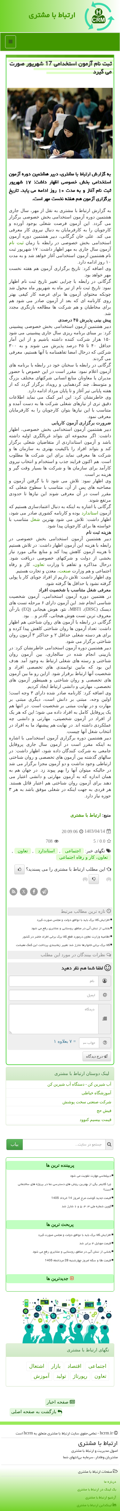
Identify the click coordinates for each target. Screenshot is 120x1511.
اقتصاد (74, 1366)
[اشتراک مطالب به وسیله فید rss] (13, 891)
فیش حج (104, 1110)
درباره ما (110, 1481)
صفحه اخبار (58, 1402)
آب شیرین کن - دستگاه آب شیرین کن (79, 1084)
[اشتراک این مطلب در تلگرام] (44, 891)
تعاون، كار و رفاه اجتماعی (83, 857)
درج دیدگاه (95, 1056)
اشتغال (36, 1366)
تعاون (39, 564)
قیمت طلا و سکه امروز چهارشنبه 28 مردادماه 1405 (78, 1260)
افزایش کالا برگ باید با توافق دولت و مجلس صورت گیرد (73, 920)
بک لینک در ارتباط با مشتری (96, 1489)
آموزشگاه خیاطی (96, 1092)
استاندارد (90, 513)
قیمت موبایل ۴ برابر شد (95, 1243)
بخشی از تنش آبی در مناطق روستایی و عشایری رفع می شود (70, 928)
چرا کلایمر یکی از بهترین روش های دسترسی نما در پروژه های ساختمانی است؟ (64, 1187)
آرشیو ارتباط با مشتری (100, 1497)
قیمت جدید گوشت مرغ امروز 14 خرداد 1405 (81, 1198)
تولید (61, 1376)
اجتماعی (73, 850)
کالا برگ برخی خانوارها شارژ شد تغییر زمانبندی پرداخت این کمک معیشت (63, 945)
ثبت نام (16, 242)
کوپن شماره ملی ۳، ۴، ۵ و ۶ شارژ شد (86, 1206)
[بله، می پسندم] (19, 869)
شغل (35, 519)
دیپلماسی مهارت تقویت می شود (90, 1176)
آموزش (41, 1376)
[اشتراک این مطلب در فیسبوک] (33, 891)
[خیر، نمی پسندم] (94, 879)
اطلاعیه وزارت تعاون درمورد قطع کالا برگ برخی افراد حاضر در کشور (66, 936)
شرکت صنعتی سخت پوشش (86, 1101)
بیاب (15, 1144)
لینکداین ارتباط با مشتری (95, 1505)
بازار (55, 1366)
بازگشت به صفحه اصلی (34, 1411)
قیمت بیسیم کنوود (95, 1119)
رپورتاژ (80, 1376)
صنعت (65, 571)
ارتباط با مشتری (52, 15)
